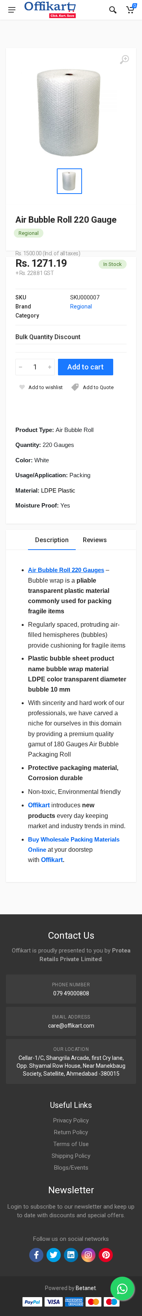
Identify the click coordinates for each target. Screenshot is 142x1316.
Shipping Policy (71, 1155)
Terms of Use (71, 1144)
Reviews (95, 540)
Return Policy (71, 1132)
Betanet (86, 1288)
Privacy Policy (71, 1120)
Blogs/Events (71, 1167)
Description (52, 540)
